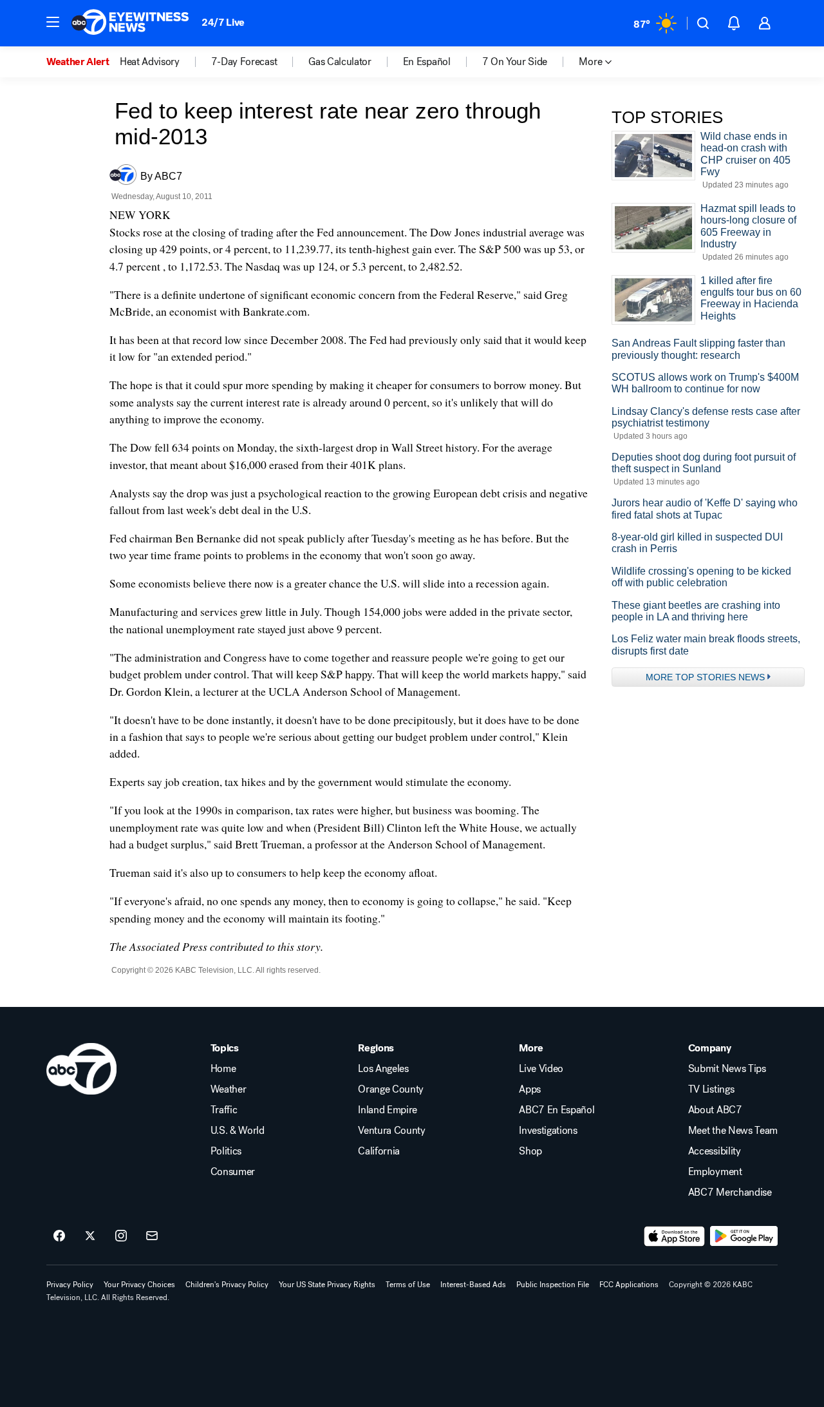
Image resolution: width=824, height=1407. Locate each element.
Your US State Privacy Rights (327, 1284)
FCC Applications (629, 1284)
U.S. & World (238, 1130)
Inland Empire (387, 1110)
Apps (530, 1089)
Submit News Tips (727, 1069)
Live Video (541, 1069)
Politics (226, 1151)
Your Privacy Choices (139, 1284)
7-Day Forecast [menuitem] (244, 62)
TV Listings (711, 1089)
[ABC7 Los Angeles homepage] (130, 23)
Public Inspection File (552, 1284)
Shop (530, 1151)
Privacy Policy (69, 1284)
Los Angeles (383, 1069)
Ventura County (392, 1130)
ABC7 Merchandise (730, 1192)
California (379, 1151)
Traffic (224, 1110)
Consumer (233, 1172)
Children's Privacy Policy (226, 1284)
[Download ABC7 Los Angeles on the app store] (675, 1236)
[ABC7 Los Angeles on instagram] (121, 1236)
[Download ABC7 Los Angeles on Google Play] (744, 1236)
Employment (715, 1172)
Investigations (548, 1130)
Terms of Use (408, 1284)
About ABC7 (715, 1110)
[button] (52, 22)
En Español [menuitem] (427, 62)
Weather (229, 1089)
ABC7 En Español (556, 1110)
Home (223, 1069)
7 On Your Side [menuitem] (515, 62)
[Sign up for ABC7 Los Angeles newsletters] (152, 1236)
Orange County (391, 1089)
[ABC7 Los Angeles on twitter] (90, 1236)
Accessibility (714, 1151)
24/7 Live (223, 22)
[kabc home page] (81, 1069)
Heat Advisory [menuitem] (150, 62)
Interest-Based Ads (473, 1284)
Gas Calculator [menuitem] (339, 62)
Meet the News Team (733, 1130)
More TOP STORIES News (705, 677)
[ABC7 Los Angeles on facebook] (59, 1236)
